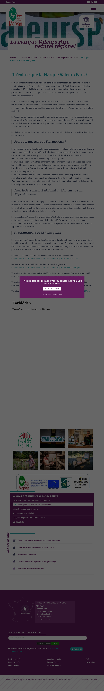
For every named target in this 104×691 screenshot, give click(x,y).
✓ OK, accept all (52, 289)
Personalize (47, 294)
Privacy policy (58, 294)
